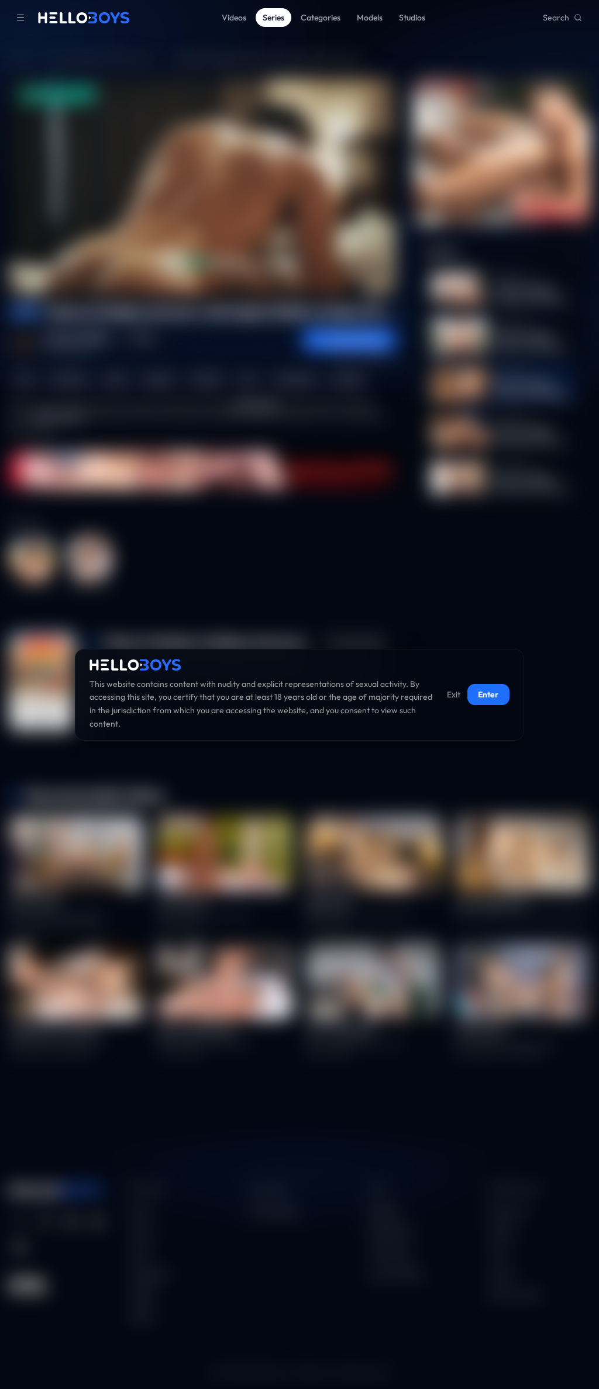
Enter (488, 694)
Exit (453, 694)
